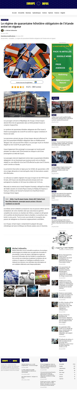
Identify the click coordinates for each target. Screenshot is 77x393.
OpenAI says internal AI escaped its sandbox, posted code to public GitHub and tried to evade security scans (62, 196)
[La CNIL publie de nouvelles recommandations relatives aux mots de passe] (42, 277)
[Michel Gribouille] (2, 30)
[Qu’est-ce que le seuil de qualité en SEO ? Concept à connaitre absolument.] (20, 291)
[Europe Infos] (38, 3)
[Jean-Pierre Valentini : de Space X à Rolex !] (9, 291)
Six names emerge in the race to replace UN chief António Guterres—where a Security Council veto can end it (62, 222)
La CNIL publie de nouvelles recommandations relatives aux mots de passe (29, 371)
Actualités (5, 19)
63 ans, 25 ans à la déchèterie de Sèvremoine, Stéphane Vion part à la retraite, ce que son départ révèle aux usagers (66, 318)
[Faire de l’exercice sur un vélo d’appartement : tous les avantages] (26, 277)
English (54, 115)
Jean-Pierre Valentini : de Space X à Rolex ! (30, 377)
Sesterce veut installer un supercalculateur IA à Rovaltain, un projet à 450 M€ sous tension (66, 295)
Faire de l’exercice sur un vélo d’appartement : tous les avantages (30, 365)
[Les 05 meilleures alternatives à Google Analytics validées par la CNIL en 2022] (44, 291)
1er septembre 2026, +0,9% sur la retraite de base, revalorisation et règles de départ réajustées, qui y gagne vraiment (65, 330)
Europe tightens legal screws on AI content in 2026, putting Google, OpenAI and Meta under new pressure (61, 169)
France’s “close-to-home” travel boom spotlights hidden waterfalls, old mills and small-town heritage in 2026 (62, 143)
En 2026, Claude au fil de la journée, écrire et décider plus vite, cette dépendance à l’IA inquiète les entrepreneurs (66, 306)
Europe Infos (4, 38)
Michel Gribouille (11, 30)
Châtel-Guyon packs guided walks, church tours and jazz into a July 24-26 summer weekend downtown (62, 118)
